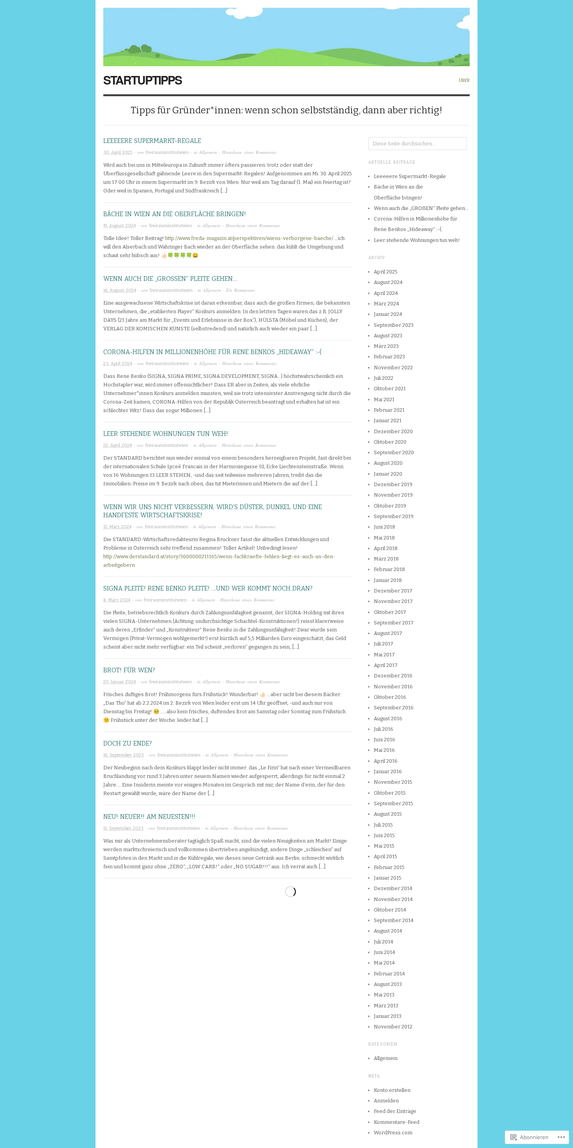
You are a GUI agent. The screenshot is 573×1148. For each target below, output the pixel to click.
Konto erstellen (392, 1090)
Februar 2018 (389, 569)
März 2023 (386, 346)
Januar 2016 (388, 771)
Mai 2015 (384, 846)
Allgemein (208, 152)
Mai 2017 (384, 655)
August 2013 (388, 984)
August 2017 (388, 633)
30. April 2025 (117, 152)
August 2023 (388, 336)
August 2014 (388, 931)
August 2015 (388, 814)
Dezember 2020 (393, 431)
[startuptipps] (286, 32)
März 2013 (386, 1006)
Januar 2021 (387, 420)
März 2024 (386, 304)
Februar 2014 (389, 974)
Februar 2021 (389, 410)
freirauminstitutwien (167, 152)
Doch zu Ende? (127, 743)
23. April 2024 (117, 363)
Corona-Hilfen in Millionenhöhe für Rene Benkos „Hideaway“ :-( (212, 352)
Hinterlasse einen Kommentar (249, 152)
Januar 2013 (387, 1016)
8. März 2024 (116, 600)
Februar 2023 (389, 357)
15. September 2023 (123, 828)
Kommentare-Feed (396, 1122)
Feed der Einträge (395, 1111)
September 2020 (394, 452)
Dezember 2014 (393, 888)
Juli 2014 (383, 942)
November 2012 (393, 1027)
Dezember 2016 (393, 676)
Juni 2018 (384, 527)
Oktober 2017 (390, 612)
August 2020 (388, 463)
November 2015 (393, 782)
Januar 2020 (388, 474)
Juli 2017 (383, 644)
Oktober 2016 (390, 697)
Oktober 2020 (390, 442)
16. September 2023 (123, 755)
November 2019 (393, 495)
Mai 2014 (384, 963)
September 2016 (394, 708)
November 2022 (393, 367)
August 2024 (388, 282)
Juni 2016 (384, 739)
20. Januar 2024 (119, 681)
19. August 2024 (119, 225)
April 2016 (386, 761)
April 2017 (386, 665)
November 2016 (393, 687)
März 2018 (386, 559)
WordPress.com (393, 1133)
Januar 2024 (388, 314)
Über (464, 80)
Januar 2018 (388, 580)
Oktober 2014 (390, 910)
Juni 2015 (384, 835)
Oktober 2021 (390, 388)
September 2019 (394, 516)
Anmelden (386, 1101)
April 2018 (386, 548)
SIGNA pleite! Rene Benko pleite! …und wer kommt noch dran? (208, 588)
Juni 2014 (384, 952)
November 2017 (393, 601)
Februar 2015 (389, 867)
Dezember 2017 (393, 591)
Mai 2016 (384, 750)
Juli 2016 (383, 729)
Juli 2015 (383, 825)
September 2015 (393, 803)
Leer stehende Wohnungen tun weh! (165, 433)
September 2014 (394, 920)
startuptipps (142, 79)
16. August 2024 (119, 290)
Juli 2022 (383, 378)
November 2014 (393, 899)
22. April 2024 (117, 445)
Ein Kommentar (240, 290)
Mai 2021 (384, 399)
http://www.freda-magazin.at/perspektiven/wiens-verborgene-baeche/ (249, 238)
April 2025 (386, 272)
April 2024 (386, 293)
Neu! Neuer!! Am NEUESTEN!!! (149, 816)
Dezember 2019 (393, 484)
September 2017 (394, 623)
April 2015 (385, 856)
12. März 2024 (117, 526)
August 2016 (388, 718)
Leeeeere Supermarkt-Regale (152, 141)
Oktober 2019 (390, 506)
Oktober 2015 (390, 793)
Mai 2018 (384, 538)
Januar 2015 (387, 878)
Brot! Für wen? (129, 670)
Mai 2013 (384, 995)
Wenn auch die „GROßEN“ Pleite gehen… (170, 278)
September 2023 (394, 325)
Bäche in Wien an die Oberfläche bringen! (174, 214)
